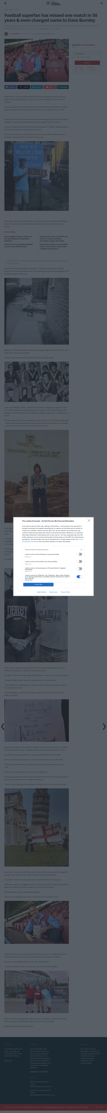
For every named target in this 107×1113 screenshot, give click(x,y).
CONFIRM (38, 584)
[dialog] (53, 556)
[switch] (79, 554)
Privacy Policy (65, 592)
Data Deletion (41, 592)
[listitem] (53, 550)
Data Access (53, 592)
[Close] (90, 521)
